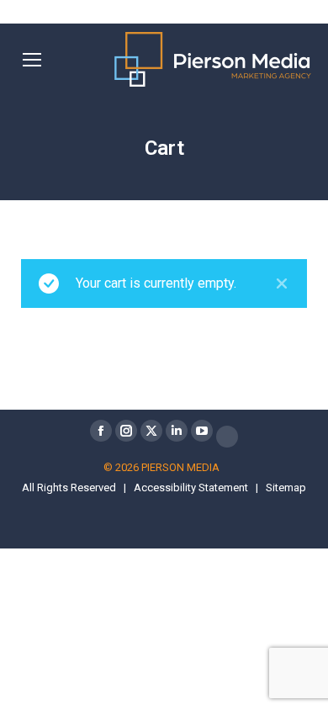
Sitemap (286, 487)
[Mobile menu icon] (32, 60)
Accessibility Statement (191, 487)
